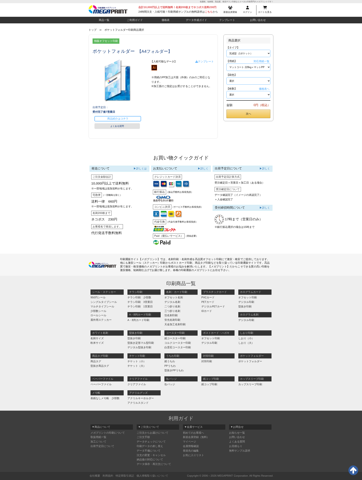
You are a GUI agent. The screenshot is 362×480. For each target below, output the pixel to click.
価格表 (165, 19)
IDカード (206, 310)
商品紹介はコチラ (117, 118)
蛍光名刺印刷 (172, 319)
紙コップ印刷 (209, 384)
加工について (98, 441)
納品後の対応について (150, 459)
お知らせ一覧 (237, 432)
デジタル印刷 (246, 301)
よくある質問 (117, 126)
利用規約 (108, 475)
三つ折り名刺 (172, 310)
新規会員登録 (230, 12)
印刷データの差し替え (150, 446)
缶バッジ (169, 384)
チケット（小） (136, 361)
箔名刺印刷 (171, 315)
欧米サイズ (97, 342)
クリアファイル (136, 384)
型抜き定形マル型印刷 (140, 342)
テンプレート (227, 19)
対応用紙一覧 (261, 61)
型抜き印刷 (245, 306)
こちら (209, 11)
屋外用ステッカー (101, 319)
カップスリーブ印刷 (250, 384)
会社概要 (95, 475)
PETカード (207, 301)
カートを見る (265, 12)
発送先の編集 (191, 450)
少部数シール (98, 310)
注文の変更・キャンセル (151, 455)
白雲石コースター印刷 (177, 347)
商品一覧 (104, 19)
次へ (248, 113)
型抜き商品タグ (99, 365)
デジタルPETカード (213, 306)
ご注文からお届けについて (152, 432)
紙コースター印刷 (175, 338)
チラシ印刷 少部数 (139, 297)
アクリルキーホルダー (140, 398)
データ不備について (148, 450)
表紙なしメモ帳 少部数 (105, 398)
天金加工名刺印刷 (175, 324)
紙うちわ (169, 361)
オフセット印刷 (247, 297)
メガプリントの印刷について (107, 432)
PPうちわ (170, 365)
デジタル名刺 (172, 301)
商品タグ (95, 361)
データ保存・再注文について (154, 463)
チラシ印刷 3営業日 (140, 301)
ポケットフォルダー (250, 361)
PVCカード (208, 297)
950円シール (98, 297)
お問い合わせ (258, 19)
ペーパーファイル (101, 384)
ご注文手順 (143, 437)
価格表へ (264, 88)
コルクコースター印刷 (177, 342)
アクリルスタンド (138, 402)
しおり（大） (246, 342)
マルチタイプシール (102, 306)
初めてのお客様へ (193, 432)
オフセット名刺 (173, 297)
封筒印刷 (206, 361)
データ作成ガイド (196, 19)
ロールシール (98, 315)
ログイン (247, 12)
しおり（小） (246, 338)
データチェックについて (151, 441)
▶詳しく (203, 168)
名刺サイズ (97, 338)
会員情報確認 (191, 446)
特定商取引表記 (125, 475)
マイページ (189, 441)
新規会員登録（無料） (196, 437)
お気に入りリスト (193, 455)
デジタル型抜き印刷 (139, 347)
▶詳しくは (140, 168)
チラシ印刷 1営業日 (140, 306)
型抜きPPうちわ (174, 370)
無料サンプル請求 (239, 450)
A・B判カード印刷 (138, 320)
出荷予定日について (102, 446)
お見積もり (235, 446)
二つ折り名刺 (172, 306)
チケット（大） (136, 365)
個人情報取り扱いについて (152, 475)
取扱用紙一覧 (98, 437)
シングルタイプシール (103, 301)
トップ (93, 29)
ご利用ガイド (135, 19)
